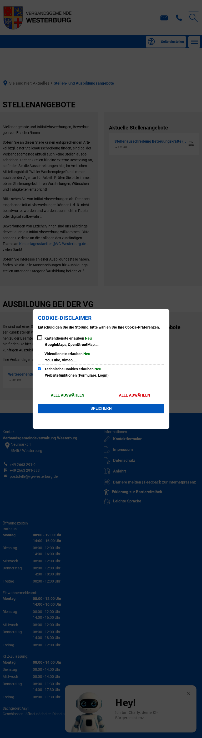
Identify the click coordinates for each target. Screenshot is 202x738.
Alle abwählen (134, 395)
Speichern (101, 408)
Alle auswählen (67, 395)
